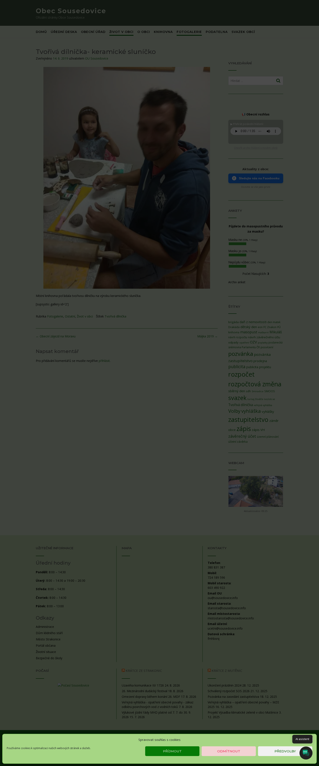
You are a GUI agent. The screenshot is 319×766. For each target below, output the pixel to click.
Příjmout (172, 751)
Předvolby (285, 751)
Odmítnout (228, 751)
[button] (310, 739)
